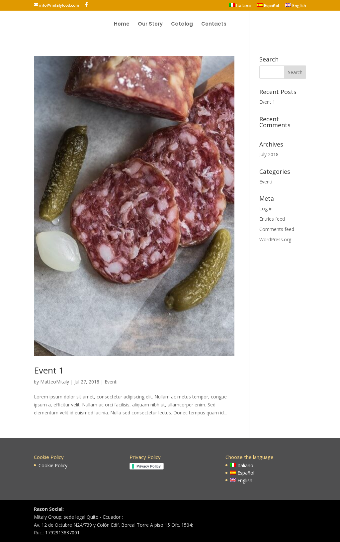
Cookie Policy (53, 465)
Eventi (111, 382)
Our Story (150, 24)
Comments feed (276, 229)
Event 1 (49, 370)
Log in (266, 208)
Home (121, 24)
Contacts (213, 24)
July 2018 (269, 154)
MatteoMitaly (54, 382)
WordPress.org (275, 239)
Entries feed (272, 219)
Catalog (182, 24)
